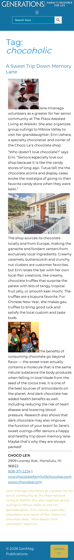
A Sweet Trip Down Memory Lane (38, 68)
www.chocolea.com (25, 482)
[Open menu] (37, 12)
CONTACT (59, 551)
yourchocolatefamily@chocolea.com (40, 477)
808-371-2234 (19, 471)
